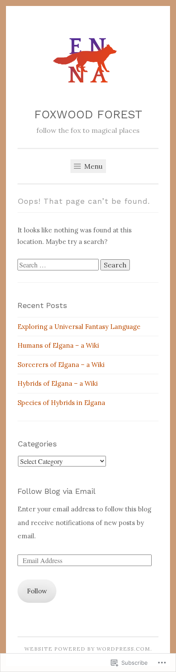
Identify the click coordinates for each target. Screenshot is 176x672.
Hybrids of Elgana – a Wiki (58, 383)
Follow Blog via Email (57, 491)
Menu (92, 166)
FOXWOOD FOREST (88, 114)
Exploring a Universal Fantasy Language (79, 327)
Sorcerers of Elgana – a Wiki (61, 365)
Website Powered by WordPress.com (87, 649)
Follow (37, 591)
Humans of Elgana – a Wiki (58, 345)
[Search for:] (59, 265)
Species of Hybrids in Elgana (61, 403)
